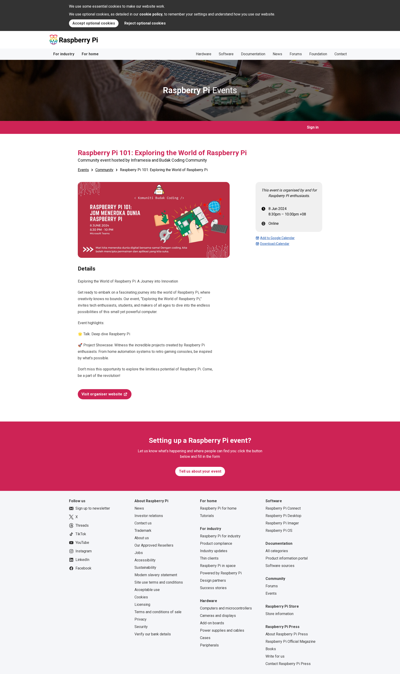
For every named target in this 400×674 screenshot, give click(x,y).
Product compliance (216, 543)
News (277, 54)
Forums (296, 54)
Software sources (280, 565)
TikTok (80, 534)
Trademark (142, 530)
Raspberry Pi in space (218, 565)
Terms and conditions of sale (157, 612)
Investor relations (148, 516)
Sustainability (145, 567)
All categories (277, 551)
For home (90, 54)
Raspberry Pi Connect (283, 508)
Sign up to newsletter (92, 508)
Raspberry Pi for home (218, 508)
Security (141, 627)
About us (141, 538)
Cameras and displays (218, 615)
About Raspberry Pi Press (287, 634)
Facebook (83, 568)
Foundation (318, 54)
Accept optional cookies (93, 23)
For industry (63, 54)
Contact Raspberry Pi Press (288, 664)
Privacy (140, 619)
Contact (340, 54)
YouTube (82, 542)
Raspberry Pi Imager (282, 523)
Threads (82, 525)
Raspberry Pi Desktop (283, 516)
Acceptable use (147, 590)
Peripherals (209, 645)
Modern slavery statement (155, 575)
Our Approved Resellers (153, 545)
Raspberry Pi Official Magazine (291, 641)
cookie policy (150, 14)
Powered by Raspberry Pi (221, 573)
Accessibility (145, 560)
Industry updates (213, 551)
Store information (280, 614)
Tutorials (207, 516)
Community (104, 170)
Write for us (275, 656)
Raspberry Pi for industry (220, 536)
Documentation (253, 54)
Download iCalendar (274, 244)
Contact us (143, 523)
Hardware (203, 54)
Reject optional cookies (145, 23)
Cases (205, 638)
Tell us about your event (200, 471)
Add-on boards (212, 623)
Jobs (138, 553)
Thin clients (209, 558)
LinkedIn (82, 559)
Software (226, 54)
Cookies (141, 597)
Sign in (313, 127)
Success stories (213, 588)
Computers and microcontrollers (226, 608)
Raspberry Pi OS (279, 530)
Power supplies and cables (222, 630)
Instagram (83, 551)
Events (200, 90)
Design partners (213, 580)
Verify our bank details (152, 634)
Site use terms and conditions (158, 582)
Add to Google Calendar (277, 238)
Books (271, 649)
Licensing (142, 604)
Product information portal (287, 558)
